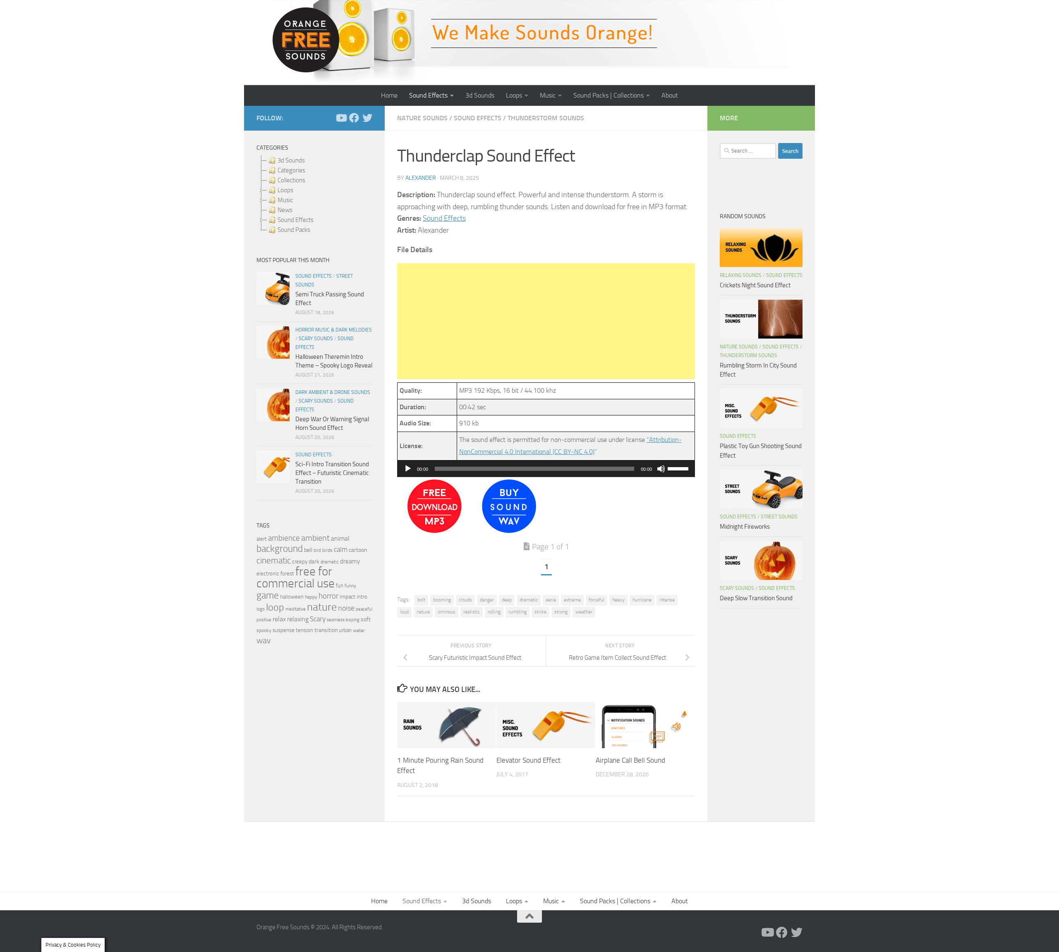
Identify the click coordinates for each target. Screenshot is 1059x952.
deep (507, 600)
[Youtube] (341, 118)
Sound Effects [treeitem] (296, 220)
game (267, 595)
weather (583, 612)
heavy (618, 600)
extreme (572, 600)
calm (340, 550)
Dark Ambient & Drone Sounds (332, 392)
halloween (292, 597)
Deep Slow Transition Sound (756, 598)
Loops (514, 95)
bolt (421, 600)
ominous (446, 612)
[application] (546, 468)
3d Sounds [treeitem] (291, 160)
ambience (284, 538)
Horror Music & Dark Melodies (333, 330)
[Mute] (661, 469)
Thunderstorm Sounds (546, 118)
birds (327, 550)
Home (389, 95)
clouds (465, 600)
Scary (318, 619)
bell (308, 550)
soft (366, 619)
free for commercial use (295, 577)
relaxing (298, 619)
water (359, 630)
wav (263, 640)
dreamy (350, 561)
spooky (263, 630)
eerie (551, 600)
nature (423, 612)
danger (487, 600)
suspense (284, 630)
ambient (315, 538)
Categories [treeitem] (291, 170)
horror (328, 596)
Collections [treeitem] (291, 180)
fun (339, 585)
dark (314, 561)
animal (340, 538)
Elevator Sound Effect (528, 760)
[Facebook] (354, 118)
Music (548, 95)
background (279, 548)
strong (561, 612)
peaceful (364, 609)
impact (347, 597)
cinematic (273, 560)
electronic (267, 573)
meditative (295, 609)
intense (667, 600)
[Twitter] (367, 118)
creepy (299, 561)
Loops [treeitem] (285, 190)
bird (317, 550)
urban (345, 630)
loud (404, 612)
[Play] (408, 469)
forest (287, 573)
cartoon (358, 550)
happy (311, 597)
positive (263, 620)
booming (442, 600)
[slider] (679, 467)
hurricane (642, 600)
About (669, 95)
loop (275, 607)
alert (261, 539)
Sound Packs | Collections (608, 95)
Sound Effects (428, 95)
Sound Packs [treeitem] (294, 230)
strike (540, 612)
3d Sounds (479, 95)
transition (326, 630)
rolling (494, 612)
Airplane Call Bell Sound (630, 760)
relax (279, 619)
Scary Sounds (316, 338)
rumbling (517, 612)
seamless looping (343, 620)
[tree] (314, 195)
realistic (471, 612)
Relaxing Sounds (741, 275)
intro (362, 597)
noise (346, 608)
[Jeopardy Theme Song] (434, 530)
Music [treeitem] (285, 200)
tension (304, 630)
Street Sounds (779, 517)
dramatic (529, 600)
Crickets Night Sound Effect (755, 285)
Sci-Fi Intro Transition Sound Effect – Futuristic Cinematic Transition (332, 472)
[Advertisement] (546, 321)
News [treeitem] (285, 210)
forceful (596, 600)
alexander (420, 177)
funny (350, 586)
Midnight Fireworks (745, 526)
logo (260, 609)
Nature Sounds (422, 118)
